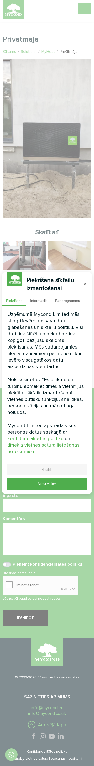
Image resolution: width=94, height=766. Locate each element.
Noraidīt (47, 470)
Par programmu (67, 301)
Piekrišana (14, 301)
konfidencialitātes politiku (35, 439)
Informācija (39, 301)
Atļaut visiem (47, 484)
